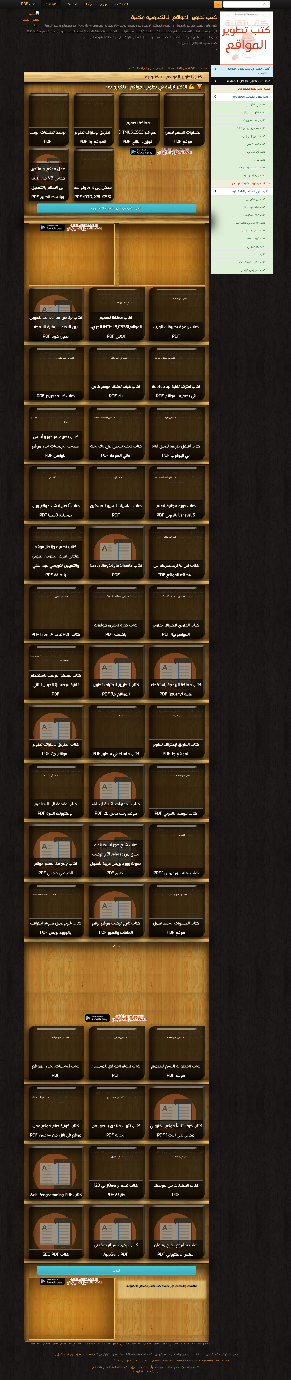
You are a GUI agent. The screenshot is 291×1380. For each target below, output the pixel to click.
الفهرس (104, 4)
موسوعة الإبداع (142, 1371)
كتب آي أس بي (256, 152)
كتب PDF (28, 4)
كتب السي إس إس (253, 136)
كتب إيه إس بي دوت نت (250, 128)
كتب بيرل (259, 159)
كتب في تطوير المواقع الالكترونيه (145, 68)
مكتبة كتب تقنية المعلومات (253, 89)
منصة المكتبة (205, 1360)
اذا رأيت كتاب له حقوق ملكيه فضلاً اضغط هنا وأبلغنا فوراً (124, 1367)
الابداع (204, 68)
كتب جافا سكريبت (254, 120)
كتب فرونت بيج (256, 144)
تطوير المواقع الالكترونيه (194, 1343)
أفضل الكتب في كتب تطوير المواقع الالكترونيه (248, 71)
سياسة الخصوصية (186, 1360)
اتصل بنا (143, 1360)
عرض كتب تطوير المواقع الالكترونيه (248, 81)
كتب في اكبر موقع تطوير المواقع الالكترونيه (56, 1343)
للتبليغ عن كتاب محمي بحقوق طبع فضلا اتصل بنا (81, 1354)
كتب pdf (132, 1360)
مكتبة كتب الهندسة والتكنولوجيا (250, 183)
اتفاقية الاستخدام (161, 1360)
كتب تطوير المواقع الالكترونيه (250, 96)
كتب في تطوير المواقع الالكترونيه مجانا (106, 1343)
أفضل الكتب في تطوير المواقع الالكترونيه (117, 208)
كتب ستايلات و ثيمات (252, 167)
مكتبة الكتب (51, 4)
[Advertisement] (117, 979)
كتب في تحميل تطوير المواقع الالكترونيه (155, 1343)
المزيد (117, 1270)
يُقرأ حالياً (89, 4)
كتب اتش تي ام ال (254, 112)
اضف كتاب (121, 4)
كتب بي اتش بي (255, 104)
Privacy (118, 1360)
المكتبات (72, 4)
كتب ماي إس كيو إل (253, 175)
